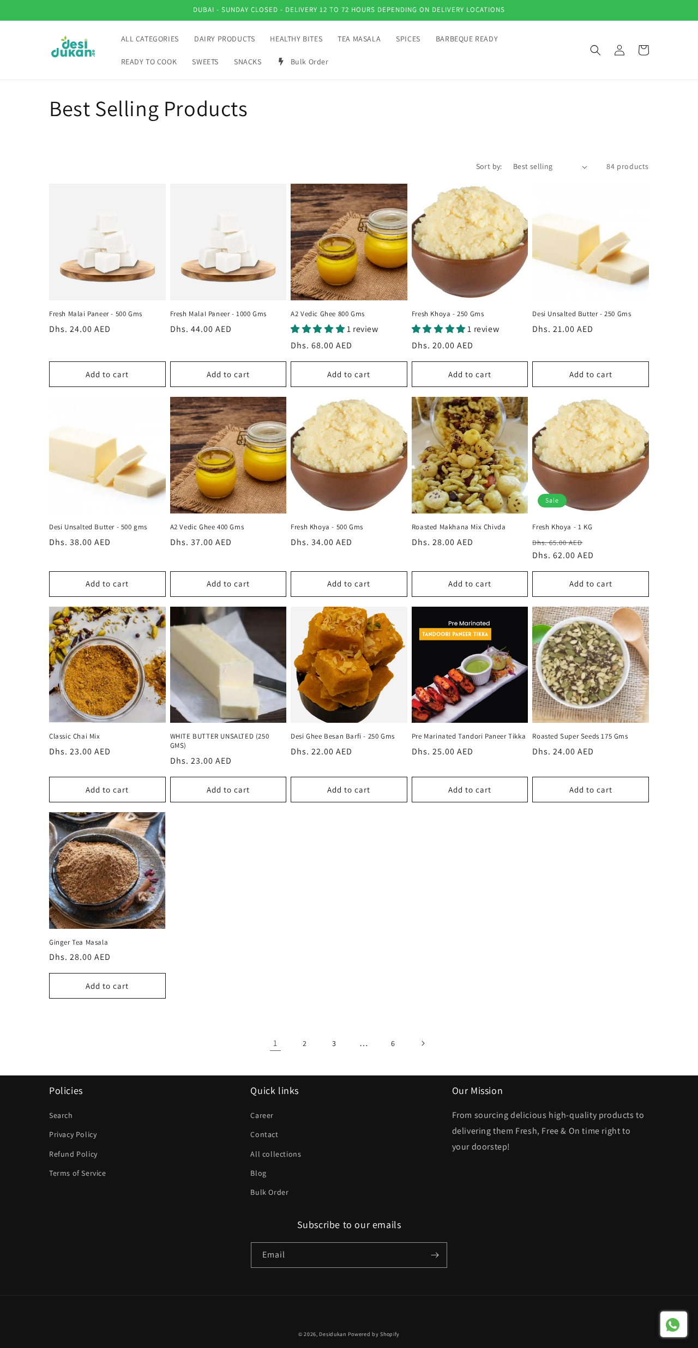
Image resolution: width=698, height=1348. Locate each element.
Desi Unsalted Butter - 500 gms (98, 527)
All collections (275, 1154)
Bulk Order (269, 1192)
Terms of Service (77, 1173)
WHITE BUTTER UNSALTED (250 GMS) (219, 741)
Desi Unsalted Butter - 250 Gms (581, 314)
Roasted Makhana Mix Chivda (459, 527)
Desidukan (332, 1334)
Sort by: (489, 166)
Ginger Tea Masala (78, 942)
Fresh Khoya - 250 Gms (448, 314)
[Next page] (423, 1043)
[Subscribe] (435, 1255)
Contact (264, 1134)
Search (61, 1115)
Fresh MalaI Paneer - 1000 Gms (218, 314)
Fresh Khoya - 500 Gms (327, 527)
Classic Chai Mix (74, 736)
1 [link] (275, 1043)
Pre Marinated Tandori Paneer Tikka (469, 736)
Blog (258, 1173)
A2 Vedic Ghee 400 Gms (207, 527)
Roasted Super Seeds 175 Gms (580, 736)
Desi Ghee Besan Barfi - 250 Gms (343, 736)
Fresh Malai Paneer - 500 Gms (95, 314)
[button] (595, 50)
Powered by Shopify (374, 1334)
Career (262, 1115)
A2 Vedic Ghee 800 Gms (328, 314)
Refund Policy (73, 1154)
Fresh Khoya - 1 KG (562, 527)
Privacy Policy (73, 1134)
